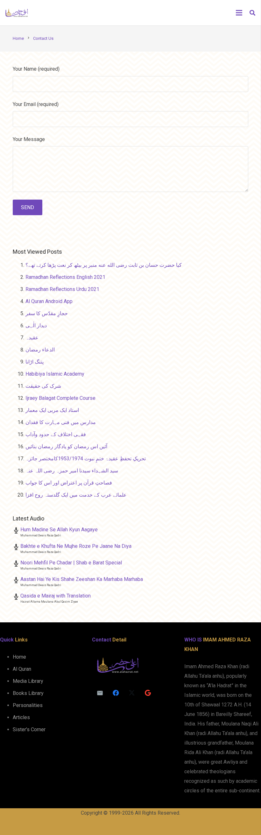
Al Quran (22, 669)
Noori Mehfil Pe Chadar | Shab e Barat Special (71, 563)
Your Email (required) (36, 104)
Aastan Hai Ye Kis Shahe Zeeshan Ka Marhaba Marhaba (81, 579)
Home (19, 657)
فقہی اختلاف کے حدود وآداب (55, 434)
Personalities (28, 705)
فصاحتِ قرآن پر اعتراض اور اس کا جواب (68, 483)
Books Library (28, 693)
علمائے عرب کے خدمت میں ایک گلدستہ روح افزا (76, 495)
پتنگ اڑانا (34, 362)
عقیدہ (32, 338)
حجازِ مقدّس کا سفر (46, 313)
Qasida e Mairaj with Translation (55, 596)
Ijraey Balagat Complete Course (60, 398)
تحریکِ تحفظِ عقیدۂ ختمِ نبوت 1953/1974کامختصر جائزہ (85, 459)
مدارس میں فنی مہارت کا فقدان (60, 422)
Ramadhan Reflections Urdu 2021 (62, 289)
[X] (132, 693)
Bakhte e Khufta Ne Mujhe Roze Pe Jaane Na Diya (75, 546)
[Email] (100, 693)
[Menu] (239, 13)
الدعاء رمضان (40, 350)
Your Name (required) (36, 69)
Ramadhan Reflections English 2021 (65, 277)
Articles (21, 717)
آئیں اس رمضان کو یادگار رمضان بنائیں (66, 446)
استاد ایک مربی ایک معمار (52, 410)
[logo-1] (16, 13)
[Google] (148, 693)
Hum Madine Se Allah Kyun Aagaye (59, 530)
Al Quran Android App (49, 301)
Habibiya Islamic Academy (54, 374)
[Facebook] (116, 693)
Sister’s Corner (29, 729)
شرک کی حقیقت (43, 386)
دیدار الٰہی (36, 325)
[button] (252, 13)
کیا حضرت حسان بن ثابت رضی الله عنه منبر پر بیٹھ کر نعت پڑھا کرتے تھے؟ (103, 265)
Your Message (29, 139)
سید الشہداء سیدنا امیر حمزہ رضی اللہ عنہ (71, 471)
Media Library (28, 681)
